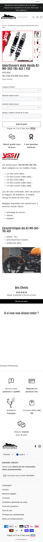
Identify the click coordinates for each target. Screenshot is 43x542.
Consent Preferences (9, 366)
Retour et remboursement (12, 519)
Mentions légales (9, 494)
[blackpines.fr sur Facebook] (35, 446)
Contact (5, 490)
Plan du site (7, 510)
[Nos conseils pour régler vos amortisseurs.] (21, 272)
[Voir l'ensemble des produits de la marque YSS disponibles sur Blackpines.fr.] (11, 159)
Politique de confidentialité (13, 515)
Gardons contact (10, 463)
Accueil (4, 25)
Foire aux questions (10, 506)
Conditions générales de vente (14, 502)
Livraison (6, 498)
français (6, 454)
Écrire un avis (21, 301)
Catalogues (7, 485)
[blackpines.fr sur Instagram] (39, 446)
